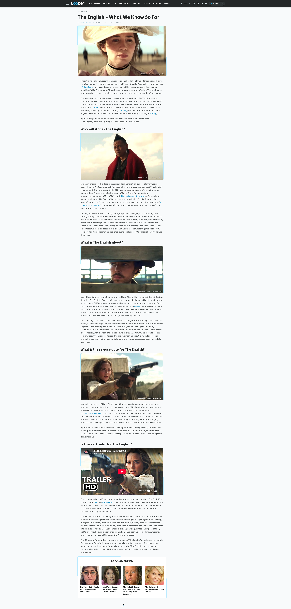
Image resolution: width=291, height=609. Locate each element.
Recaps (136, 3)
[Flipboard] (198, 4)
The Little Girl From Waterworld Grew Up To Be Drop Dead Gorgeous (131, 590)
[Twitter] (189, 4)
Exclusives (94, 3)
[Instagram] (194, 4)
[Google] (202, 4)
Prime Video (107, 502)
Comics (146, 3)
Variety (95, 107)
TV (114, 3)
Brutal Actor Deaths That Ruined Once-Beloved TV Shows (110, 589)
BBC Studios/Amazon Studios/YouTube (153, 74)
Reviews (157, 3)
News (167, 3)
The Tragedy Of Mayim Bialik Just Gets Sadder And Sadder (89, 589)
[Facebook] (181, 4)
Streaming (124, 3)
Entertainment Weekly (93, 413)
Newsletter (218, 4)
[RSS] (206, 4)
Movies (106, 3)
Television (82, 12)
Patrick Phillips (86, 22)
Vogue (137, 306)
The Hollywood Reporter (132, 196)
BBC (96, 502)
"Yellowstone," (87, 87)
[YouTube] (185, 4)
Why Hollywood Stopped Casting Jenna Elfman (154, 589)
